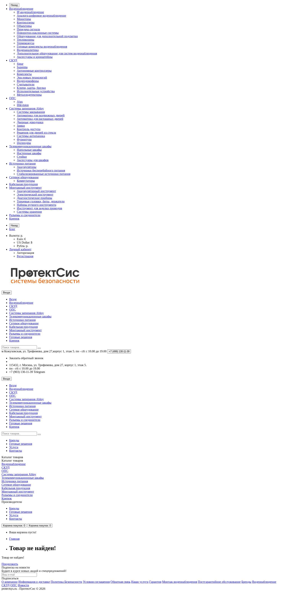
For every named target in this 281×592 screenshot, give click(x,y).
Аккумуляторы (26, 167)
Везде (13, 299)
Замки (21, 125)
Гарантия (155, 581)
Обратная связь (120, 581)
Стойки (22, 156)
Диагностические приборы (34, 198)
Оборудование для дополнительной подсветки (47, 36)
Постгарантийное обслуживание (219, 581)
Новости (23, 585)
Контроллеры (25, 22)
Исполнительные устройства (36, 91)
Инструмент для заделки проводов (39, 208)
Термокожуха (25, 43)
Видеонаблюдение (21, 8)
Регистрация (25, 256)
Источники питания (22, 163)
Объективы (24, 26)
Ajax (20, 101)
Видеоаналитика (28, 50)
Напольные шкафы (29, 149)
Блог (12, 229)
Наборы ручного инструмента (36, 204)
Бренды (14, 440)
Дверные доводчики (30, 122)
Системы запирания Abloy (26, 108)
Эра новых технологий (32, 77)
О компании (10, 581)
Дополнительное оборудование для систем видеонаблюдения (57, 53)
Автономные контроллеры (34, 70)
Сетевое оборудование (24, 177)
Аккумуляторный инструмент (36, 191)
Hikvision (23, 105)
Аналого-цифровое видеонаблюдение (41, 15)
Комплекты (24, 74)
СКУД (13, 60)
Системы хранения (29, 211)
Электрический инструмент (35, 194)
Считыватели (25, 84)
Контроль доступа (28, 129)
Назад (14, 5)
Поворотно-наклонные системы (38, 32)
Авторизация (25, 252)
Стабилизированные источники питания (43, 173)
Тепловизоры (25, 39)
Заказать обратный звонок (26, 358)
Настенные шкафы (29, 153)
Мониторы (24, 19)
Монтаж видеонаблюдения (179, 581)
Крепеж (14, 218)
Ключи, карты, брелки (31, 87)
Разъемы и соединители (24, 215)
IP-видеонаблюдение (30, 12)
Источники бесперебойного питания (41, 170)
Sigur (20, 63)
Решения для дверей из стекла (36, 132)
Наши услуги (140, 581)
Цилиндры (24, 143)
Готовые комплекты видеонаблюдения (42, 46)
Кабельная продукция (23, 184)
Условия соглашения (96, 581)
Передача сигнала (28, 29)
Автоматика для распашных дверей (40, 118)
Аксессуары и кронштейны (35, 56)
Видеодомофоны (28, 81)
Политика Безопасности (66, 581)
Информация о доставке (34, 581)
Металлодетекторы (29, 94)
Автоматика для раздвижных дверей (41, 115)
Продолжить (10, 564)
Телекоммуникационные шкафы (30, 146)
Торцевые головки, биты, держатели (41, 201)
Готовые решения (20, 337)
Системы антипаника (31, 136)
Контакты (15, 450)
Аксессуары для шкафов (33, 160)
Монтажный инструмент (25, 187)
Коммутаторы (26, 180)
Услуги (13, 447)
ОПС (12, 98)
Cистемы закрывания (31, 112)
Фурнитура (24, 139)
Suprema (22, 67)
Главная (14, 538)
